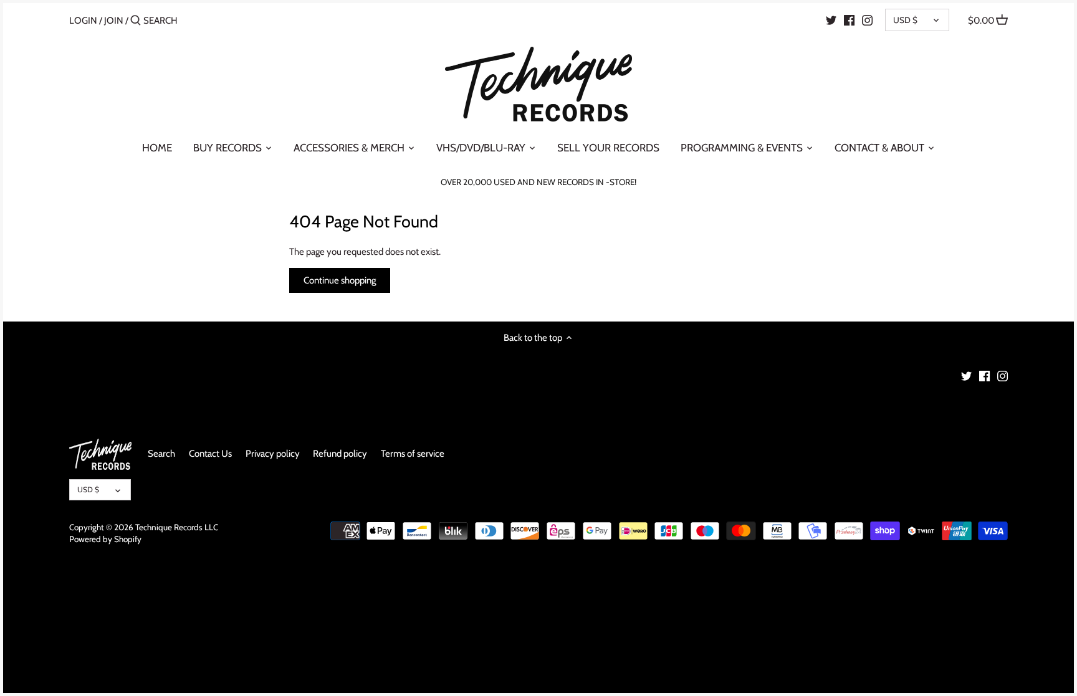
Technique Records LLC (176, 527)
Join (113, 20)
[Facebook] (849, 20)
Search (161, 453)
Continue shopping (340, 280)
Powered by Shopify (105, 539)
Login (83, 20)
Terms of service (412, 453)
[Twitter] (831, 20)
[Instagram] (867, 20)
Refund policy (340, 453)
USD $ (905, 20)
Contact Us (210, 453)
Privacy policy (273, 453)
